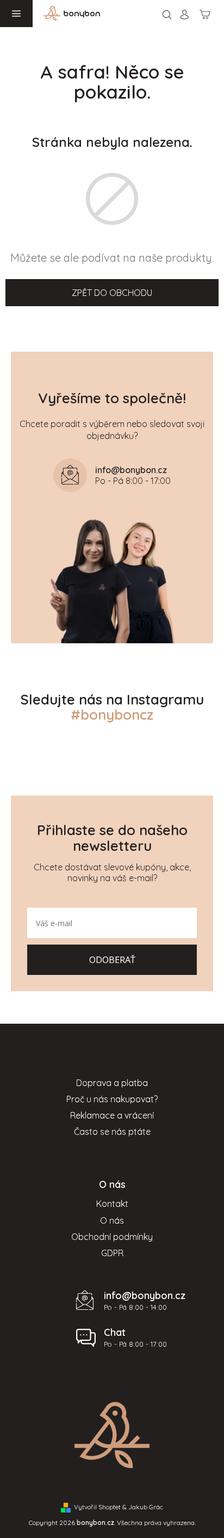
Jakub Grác (145, 1507)
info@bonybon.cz (144, 1295)
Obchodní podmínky (112, 1236)
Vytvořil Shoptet (97, 1507)
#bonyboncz (112, 714)
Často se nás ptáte (112, 1131)
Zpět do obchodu (112, 292)
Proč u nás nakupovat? (112, 1099)
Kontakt (112, 1203)
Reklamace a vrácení (112, 1115)
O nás (112, 1220)
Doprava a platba (112, 1082)
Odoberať (112, 960)
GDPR (112, 1253)
